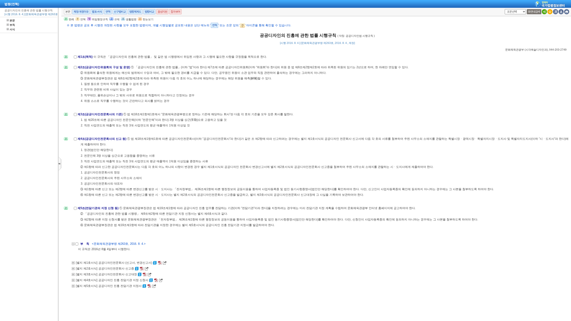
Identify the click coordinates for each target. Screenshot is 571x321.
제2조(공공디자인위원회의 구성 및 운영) (104, 67)
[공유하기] (544, 11)
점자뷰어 (175, 11)
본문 (12, 20)
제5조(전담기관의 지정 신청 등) (98, 208)
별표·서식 (97, 11)
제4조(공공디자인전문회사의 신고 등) (102, 138)
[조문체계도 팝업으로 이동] (66, 58)
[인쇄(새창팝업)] (566, 11)
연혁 (108, 11)
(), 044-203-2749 (536, 49)
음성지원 (162, 11)
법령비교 (149, 11)
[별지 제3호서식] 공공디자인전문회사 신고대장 (107, 274)
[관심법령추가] (549, 11)
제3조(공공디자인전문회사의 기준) (100, 114)
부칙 (12, 25)
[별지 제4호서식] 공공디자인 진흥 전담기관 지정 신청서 (112, 280)
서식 (12, 29)
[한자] (555, 11)
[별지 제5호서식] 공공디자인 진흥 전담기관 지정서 (109, 286)
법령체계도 (135, 11)
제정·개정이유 (81, 11)
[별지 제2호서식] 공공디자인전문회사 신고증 (105, 268)
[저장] (561, 11)
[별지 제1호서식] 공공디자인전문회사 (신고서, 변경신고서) (114, 262)
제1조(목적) (85, 56)
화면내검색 (534, 11)
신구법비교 (120, 11)
